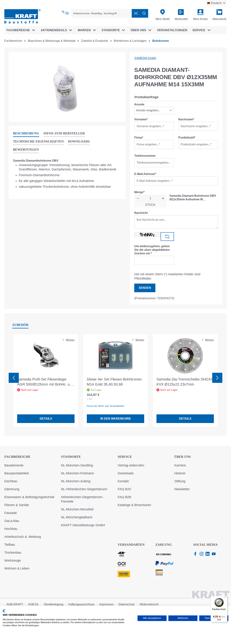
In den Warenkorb (115, 418)
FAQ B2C (124, 489)
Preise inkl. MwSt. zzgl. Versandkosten (105, 406)
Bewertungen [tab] (26, 149)
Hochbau (10, 529)
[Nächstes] (217, 378)
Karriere (180, 465)
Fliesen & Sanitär (16, 505)
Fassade (10, 513)
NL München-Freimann (77, 473)
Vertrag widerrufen (131, 465)
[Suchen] (144, 13)
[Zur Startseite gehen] (22, 15)
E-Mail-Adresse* (145, 173)
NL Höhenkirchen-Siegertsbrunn (84, 489)
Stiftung (179, 481)
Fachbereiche (17, 457)
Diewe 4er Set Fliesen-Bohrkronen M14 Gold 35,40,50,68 (114, 381)
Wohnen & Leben (16, 568)
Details (46, 418)
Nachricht (141, 212)
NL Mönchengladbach (76, 517)
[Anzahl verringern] (138, 198)
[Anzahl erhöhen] (163, 198)
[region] (67, 86)
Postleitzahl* (186, 137)
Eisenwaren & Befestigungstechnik (29, 497)
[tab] (26, 133)
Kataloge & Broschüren (134, 505)
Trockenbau (12, 552)
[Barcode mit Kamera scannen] (136, 13)
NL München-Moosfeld (77, 509)
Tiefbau (9, 544)
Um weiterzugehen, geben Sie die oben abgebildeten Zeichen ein (152, 250)
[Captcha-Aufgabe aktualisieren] (167, 236)
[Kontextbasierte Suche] (65, 12)
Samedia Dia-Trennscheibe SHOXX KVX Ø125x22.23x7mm (184, 381)
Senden (145, 287)
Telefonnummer (145, 155)
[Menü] (225, 598)
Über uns (182, 457)
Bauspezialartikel (16, 473)
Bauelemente (13, 465)
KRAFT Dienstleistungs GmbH (83, 525)
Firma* (138, 137)
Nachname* (186, 119)
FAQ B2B (124, 497)
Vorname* (141, 119)
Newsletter (182, 489)
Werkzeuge (12, 560)
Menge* (139, 192)
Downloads (126, 473)
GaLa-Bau (11, 521)
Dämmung (11, 489)
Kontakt (123, 481)
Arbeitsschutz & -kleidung (22, 536)
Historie (179, 473)
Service (125, 457)
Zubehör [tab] (20, 325)
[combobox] (101, 13)
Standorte (71, 457)
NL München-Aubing (75, 481)
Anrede (139, 104)
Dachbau (10, 481)
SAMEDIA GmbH (145, 58)
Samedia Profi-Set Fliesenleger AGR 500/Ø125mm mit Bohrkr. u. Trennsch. (44, 382)
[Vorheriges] (14, 378)
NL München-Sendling (77, 465)
